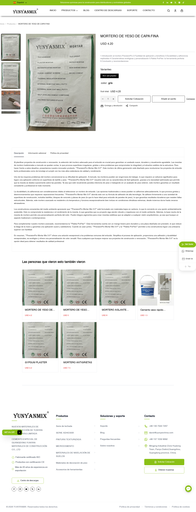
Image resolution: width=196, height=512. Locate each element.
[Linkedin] (167, 2)
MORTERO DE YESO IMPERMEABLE (75, 310)
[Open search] (168, 10)
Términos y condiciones (156, 507)
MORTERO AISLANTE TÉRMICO (114, 310)
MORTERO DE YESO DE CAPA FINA (39, 310)
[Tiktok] (183, 2)
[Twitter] (175, 2)
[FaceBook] (163, 2)
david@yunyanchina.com (161, 433)
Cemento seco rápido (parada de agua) (151, 310)
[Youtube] (171, 2)
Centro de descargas (29, 481)
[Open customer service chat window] (188, 488)
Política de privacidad (129, 507)
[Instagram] (179, 2)
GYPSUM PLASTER (36, 362)
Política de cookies (181, 507)
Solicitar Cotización (134, 99)
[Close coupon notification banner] (19, 432)
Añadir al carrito (168, 99)
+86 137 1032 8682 (158, 439)
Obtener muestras (166, 470)
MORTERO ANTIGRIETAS (77, 362)
